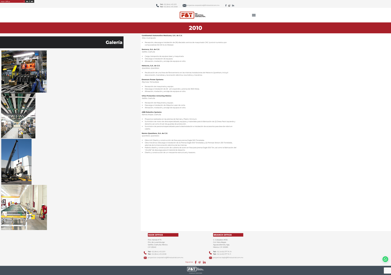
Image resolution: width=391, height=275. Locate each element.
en (32, 1)
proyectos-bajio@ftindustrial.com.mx (228, 257)
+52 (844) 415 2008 (169, 7)
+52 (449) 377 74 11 (222, 254)
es (27, 1)
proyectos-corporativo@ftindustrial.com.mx (165, 257)
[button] (385, 259)
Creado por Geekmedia (195, 273)
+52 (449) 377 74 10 (222, 252)
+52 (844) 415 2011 (168, 4)
